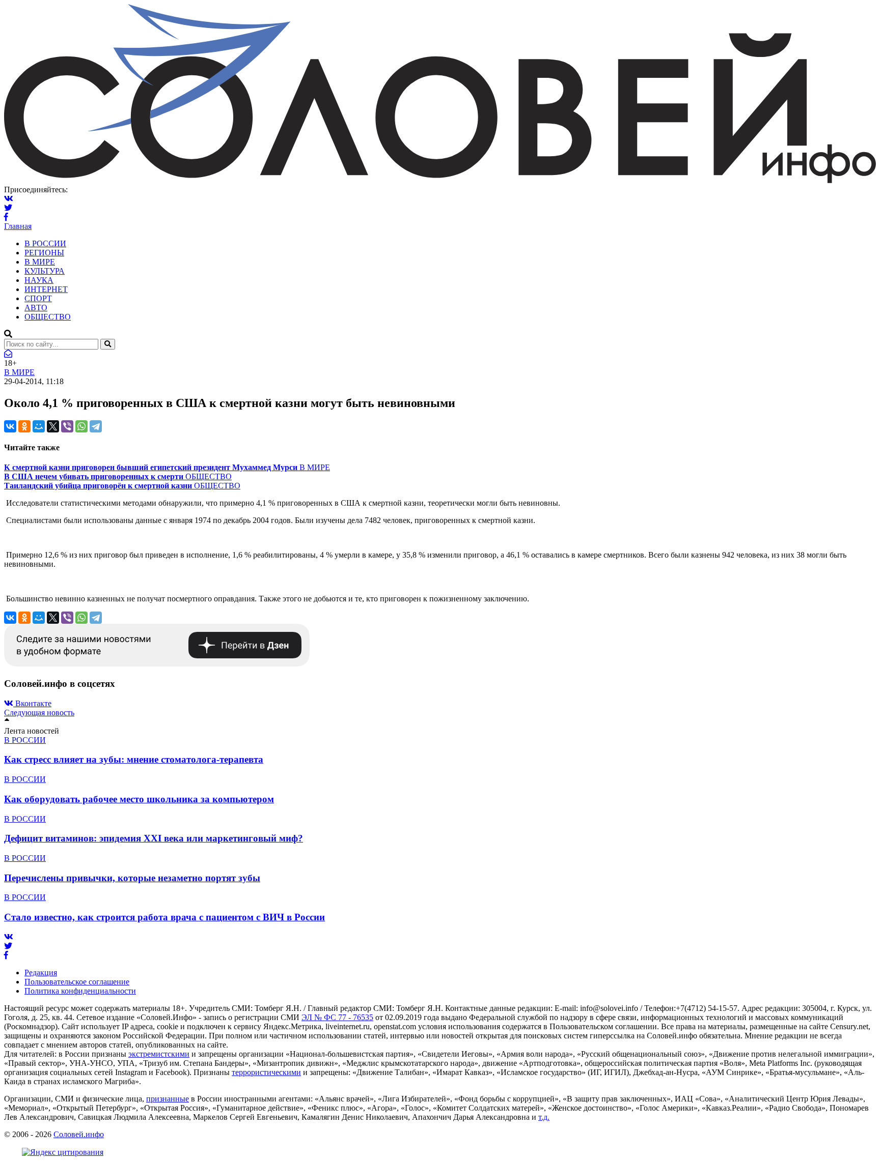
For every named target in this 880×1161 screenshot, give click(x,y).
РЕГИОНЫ (44, 252)
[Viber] (67, 426)
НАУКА (38, 280)
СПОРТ (38, 298)
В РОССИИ (45, 243)
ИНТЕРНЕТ (46, 289)
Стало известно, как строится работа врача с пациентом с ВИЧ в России (164, 917)
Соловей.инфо (78, 1134)
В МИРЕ (39, 261)
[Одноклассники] (24, 426)
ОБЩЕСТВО (47, 316)
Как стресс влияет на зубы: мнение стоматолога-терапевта (133, 759)
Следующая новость (39, 712)
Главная (18, 226)
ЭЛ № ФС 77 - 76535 (337, 1017)
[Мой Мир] (39, 426)
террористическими (266, 1072)
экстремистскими (158, 1054)
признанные (167, 1098)
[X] (53, 426)
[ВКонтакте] (10, 426)
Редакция (40, 972)
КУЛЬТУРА (44, 271)
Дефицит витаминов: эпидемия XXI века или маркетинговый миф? (153, 838)
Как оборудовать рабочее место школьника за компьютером (139, 799)
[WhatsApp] (81, 426)
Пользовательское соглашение (76, 981)
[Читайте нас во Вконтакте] (8, 198)
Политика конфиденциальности (80, 990)
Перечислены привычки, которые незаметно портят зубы (132, 878)
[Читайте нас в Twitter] (8, 208)
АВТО (35, 307)
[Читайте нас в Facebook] (6, 217)
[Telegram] (96, 426)
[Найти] (107, 344)
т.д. (543, 1117)
